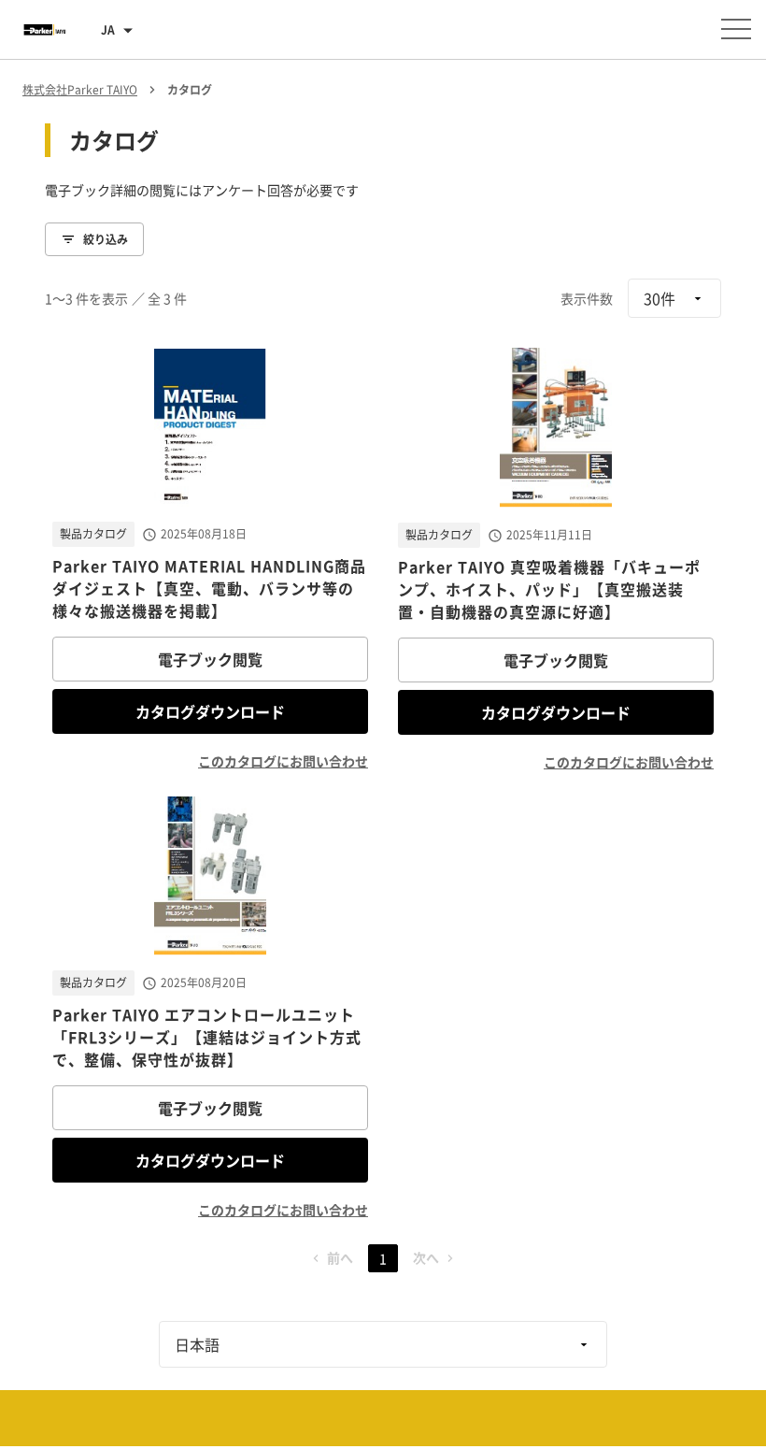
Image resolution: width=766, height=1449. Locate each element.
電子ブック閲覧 (210, 659)
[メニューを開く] (736, 29)
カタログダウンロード (210, 711)
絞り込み (105, 239)
